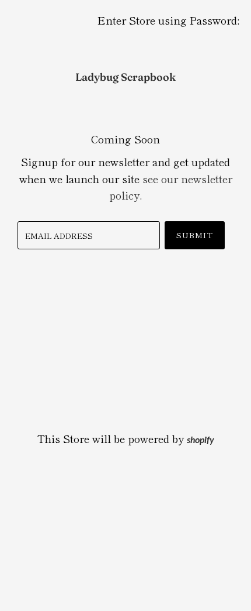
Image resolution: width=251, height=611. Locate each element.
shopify (200, 440)
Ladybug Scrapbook (125, 77)
